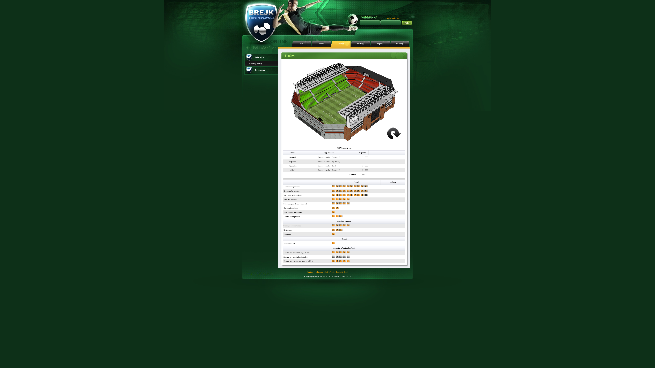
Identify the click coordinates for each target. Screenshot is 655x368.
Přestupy (360, 44)
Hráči (321, 44)
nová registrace (393, 18)
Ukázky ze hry (255, 63)
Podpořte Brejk (342, 272)
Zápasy (380, 44)
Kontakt (310, 272)
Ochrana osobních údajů (324, 272)
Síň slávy (399, 44)
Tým (301, 44)
